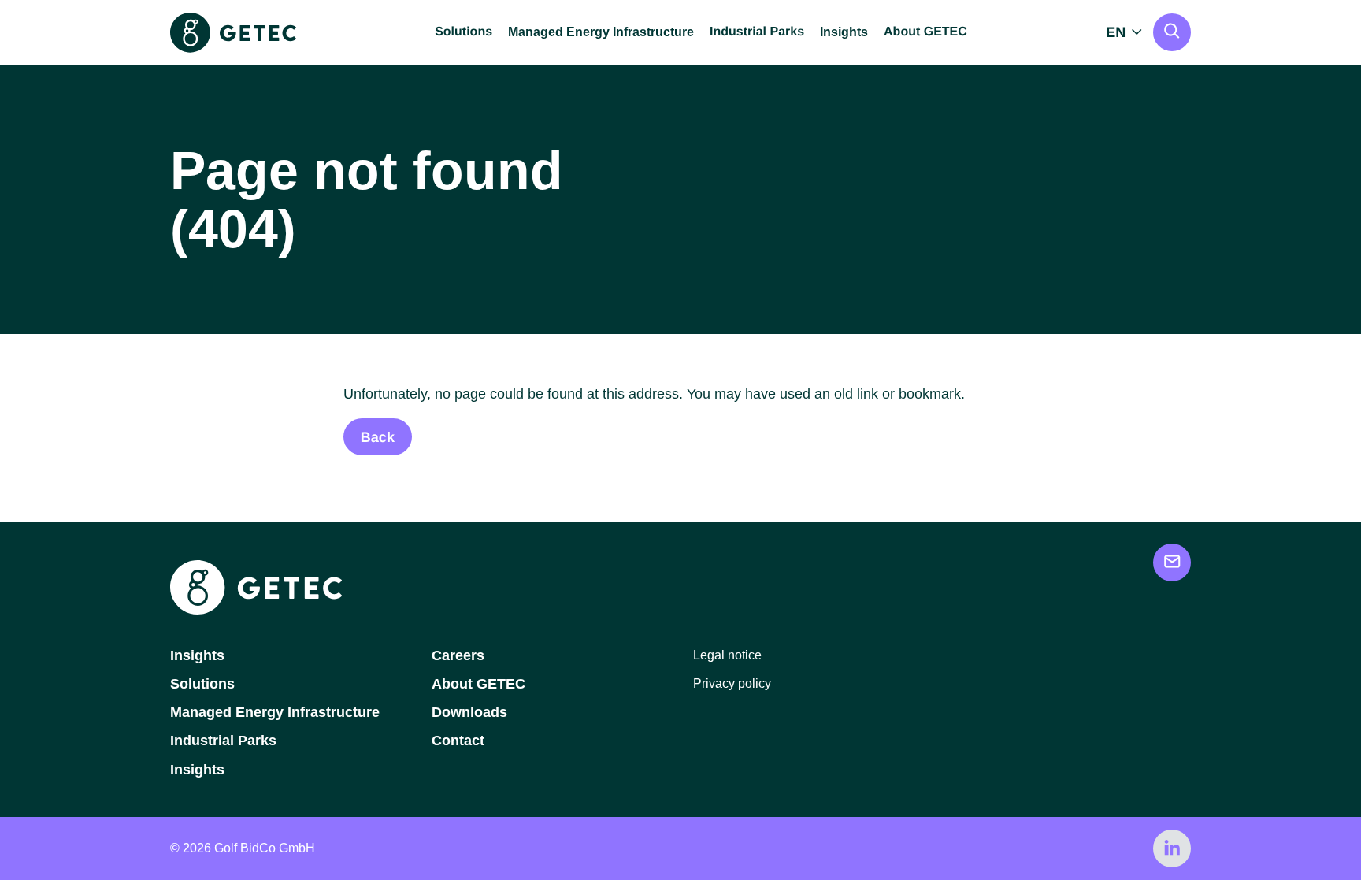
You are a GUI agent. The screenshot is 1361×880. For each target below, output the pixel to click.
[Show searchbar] (1172, 32)
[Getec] (256, 610)
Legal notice (727, 655)
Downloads (469, 712)
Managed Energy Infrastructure (601, 32)
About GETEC (478, 684)
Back (378, 437)
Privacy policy (732, 683)
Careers (458, 655)
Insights (844, 32)
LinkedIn (1172, 848)
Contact (458, 740)
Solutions (202, 684)
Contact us (1172, 562)
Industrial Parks (223, 740)
